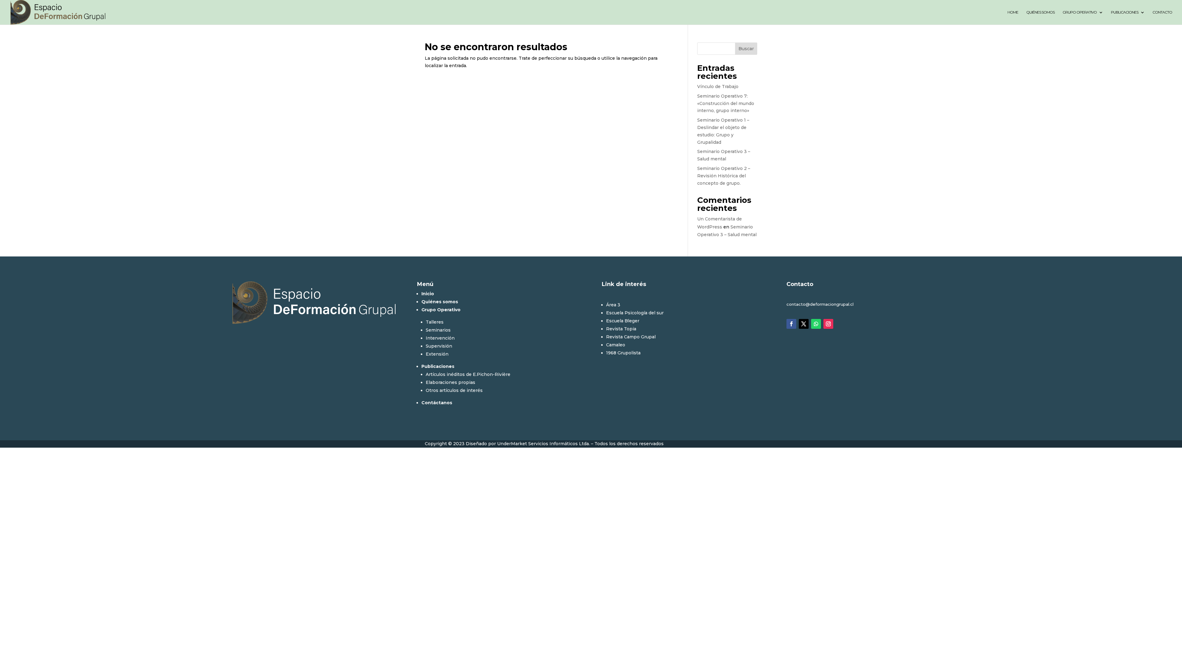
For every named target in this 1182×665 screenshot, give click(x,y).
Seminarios (438, 330)
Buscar (746, 48)
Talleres (435, 322)
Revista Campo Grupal (631, 337)
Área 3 (613, 305)
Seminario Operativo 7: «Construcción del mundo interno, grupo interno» (725, 103)
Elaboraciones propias (450, 382)
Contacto (1162, 12)
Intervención (440, 338)
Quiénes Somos (1040, 12)
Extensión (437, 354)
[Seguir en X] (804, 324)
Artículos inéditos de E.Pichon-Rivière (468, 374)
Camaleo (615, 345)
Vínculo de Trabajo (717, 86)
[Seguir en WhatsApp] (816, 324)
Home (1012, 12)
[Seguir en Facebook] (791, 324)
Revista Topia (621, 329)
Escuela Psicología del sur (635, 313)
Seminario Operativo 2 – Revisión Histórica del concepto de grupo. (723, 176)
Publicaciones (1124, 12)
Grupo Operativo (1080, 12)
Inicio (427, 293)
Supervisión (439, 346)
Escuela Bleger (622, 321)
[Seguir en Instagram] (828, 324)
